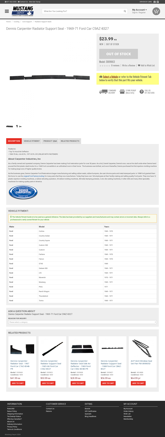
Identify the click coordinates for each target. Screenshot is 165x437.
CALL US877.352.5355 (149, 91)
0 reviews (115, 65)
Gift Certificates (90, 411)
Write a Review (128, 65)
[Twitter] (158, 2)
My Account (128, 409)
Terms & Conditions (14, 429)
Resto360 (10, 409)
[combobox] (82, 322)
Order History (128, 411)
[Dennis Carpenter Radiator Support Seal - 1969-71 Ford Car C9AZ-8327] (50, 77)
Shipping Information (15, 414)
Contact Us (23, 2)
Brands (87, 409)
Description (14, 141)
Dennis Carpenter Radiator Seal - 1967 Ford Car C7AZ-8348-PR (20, 365)
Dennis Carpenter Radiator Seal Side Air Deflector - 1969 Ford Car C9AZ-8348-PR (81, 365)
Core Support (27, 22)
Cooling (16, 22)
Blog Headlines (90, 416)
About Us (10, 422)
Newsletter (128, 416)
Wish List (127, 414)
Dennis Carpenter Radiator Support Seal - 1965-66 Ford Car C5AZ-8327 (51, 365)
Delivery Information (14, 424)
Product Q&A (50, 141)
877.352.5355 (11, 2)
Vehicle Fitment (32, 141)
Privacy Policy (12, 427)
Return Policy (12, 411)
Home (8, 22)
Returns (49, 411)
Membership (128, 419)
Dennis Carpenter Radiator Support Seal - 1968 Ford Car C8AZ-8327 (111, 365)
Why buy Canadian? (14, 419)
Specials (88, 414)
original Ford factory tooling (33, 176)
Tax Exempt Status (14, 416)
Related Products (70, 141)
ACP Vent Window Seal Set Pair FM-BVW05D (141, 362)
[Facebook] (155, 2)
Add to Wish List (147, 65)
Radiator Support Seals (43, 22)
